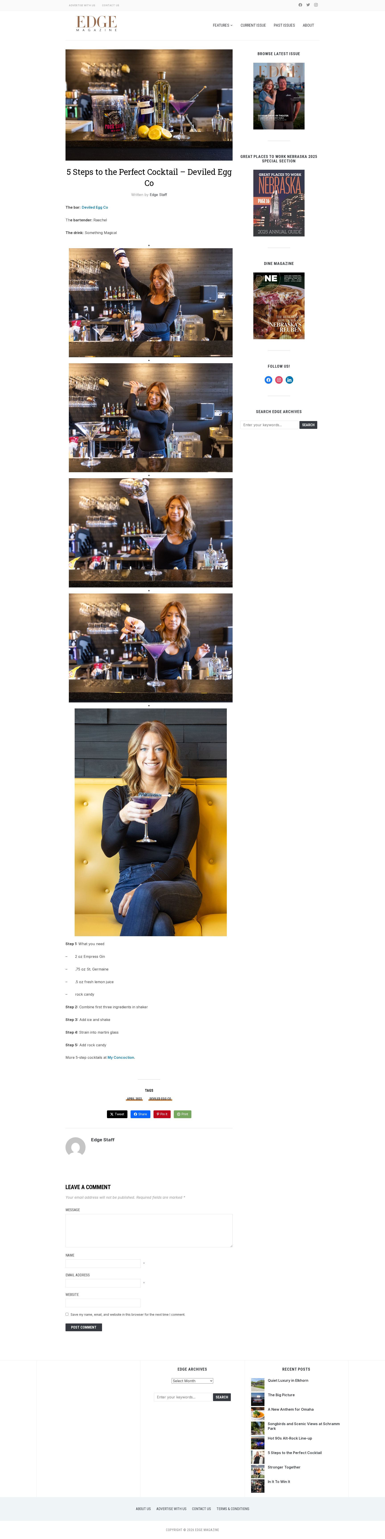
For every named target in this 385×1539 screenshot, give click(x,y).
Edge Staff (158, 194)
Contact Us (110, 5)
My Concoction (121, 1057)
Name (70, 1255)
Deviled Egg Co (95, 207)
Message (73, 1210)
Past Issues (284, 25)
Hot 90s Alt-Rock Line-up (290, 1438)
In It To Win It (279, 1481)
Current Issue (253, 25)
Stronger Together (284, 1467)
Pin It (163, 1114)
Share (142, 1114)
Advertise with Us (82, 5)
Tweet (119, 1114)
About (308, 25)
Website (72, 1295)
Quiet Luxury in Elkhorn (288, 1380)
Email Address (78, 1275)
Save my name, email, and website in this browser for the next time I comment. (128, 1314)
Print (185, 1114)
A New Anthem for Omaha (291, 1409)
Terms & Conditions (233, 1509)
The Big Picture (282, 1395)
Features (221, 25)
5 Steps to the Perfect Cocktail (295, 1452)
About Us (143, 1509)
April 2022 (134, 1099)
